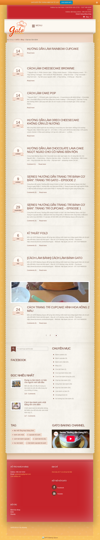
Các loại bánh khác (61, 373)
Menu (39, 25)
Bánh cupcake (60, 358)
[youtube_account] (54, 493)
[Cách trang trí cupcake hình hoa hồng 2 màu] (50, 292)
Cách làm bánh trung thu (63, 376)
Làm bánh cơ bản (61, 391)
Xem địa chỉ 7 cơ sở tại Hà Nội (62, 472)
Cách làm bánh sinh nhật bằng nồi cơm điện (35, 403)
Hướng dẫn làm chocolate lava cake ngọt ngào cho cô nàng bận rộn (55, 150)
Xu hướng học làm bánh (63, 398)
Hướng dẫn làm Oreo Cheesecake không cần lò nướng (53, 121)
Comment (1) (31, 164)
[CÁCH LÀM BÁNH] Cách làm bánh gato (54, 258)
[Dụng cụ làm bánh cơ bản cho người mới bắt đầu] (16, 383)
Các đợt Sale (59, 369)
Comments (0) (31, 192)
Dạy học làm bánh (61, 387)
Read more (31, 53)
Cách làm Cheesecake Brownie (50, 68)
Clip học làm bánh (61, 380)
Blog (22, 40)
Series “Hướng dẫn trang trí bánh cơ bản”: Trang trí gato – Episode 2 (56, 178)
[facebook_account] (54, 487)
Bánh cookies (59, 355)
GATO (17, 40)
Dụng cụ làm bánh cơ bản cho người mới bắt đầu (35, 381)
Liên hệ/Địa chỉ (15, 476)
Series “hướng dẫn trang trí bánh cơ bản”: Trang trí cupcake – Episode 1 (56, 206)
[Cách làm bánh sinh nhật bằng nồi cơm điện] (16, 406)
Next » (56, 335)
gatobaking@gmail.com (23, 474)
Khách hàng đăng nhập (83, 14)
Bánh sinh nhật (60, 362)
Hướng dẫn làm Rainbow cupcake (53, 48)
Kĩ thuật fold (37, 233)
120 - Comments (29, 394)
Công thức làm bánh (62, 384)
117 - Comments (29, 416)
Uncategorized (60, 395)
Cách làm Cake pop (41, 93)
